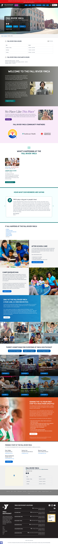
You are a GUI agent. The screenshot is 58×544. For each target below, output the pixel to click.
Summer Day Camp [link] (9, 230)
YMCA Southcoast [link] (8, 4)
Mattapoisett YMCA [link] (18, 520)
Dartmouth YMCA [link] (18, 508)
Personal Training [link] (9, 234)
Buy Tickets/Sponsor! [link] (9, 182)
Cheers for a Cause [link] (10, 170)
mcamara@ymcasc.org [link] (42, 453)
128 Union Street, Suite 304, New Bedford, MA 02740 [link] (37, 532)
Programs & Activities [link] (28, 388)
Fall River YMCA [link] (18, 512)
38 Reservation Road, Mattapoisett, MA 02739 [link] (38, 520)
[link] (1, 542)
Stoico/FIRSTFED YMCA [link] (19, 528)
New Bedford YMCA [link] (18, 524)
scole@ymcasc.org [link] (25, 453)
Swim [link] (42, 387)
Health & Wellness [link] (46, 367)
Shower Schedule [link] (9, 235)
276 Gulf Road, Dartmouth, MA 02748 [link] (39, 508)
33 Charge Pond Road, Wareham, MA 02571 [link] (38, 516)
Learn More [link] (5, 394)
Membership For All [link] (8, 387)
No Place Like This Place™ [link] (9, 5)
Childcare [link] (7, 229)
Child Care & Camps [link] (8, 363)
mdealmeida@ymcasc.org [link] (9, 458)
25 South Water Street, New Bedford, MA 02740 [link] (37, 524)
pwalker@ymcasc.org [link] (8, 453)
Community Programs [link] (28, 364)
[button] (14, 475)
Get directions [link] (45, 469)
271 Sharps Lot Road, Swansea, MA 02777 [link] (38, 528)
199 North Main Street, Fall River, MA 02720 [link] (34, 469)
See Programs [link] (5, 373)
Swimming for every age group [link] (11, 231)
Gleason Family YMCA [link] (19, 516)
